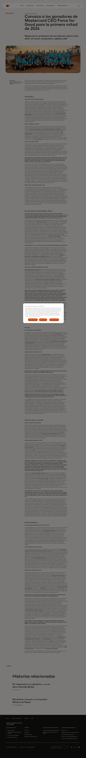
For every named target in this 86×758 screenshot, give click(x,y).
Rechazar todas (43, 319)
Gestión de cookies (54, 319)
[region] (43, 313)
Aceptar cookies (32, 319)
